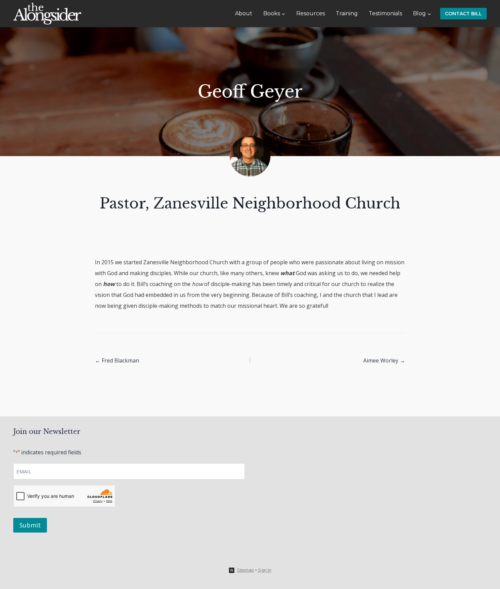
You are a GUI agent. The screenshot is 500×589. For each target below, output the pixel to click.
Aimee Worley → (384, 360)
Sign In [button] (264, 570)
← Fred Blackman (117, 360)
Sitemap (245, 570)
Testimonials (385, 13)
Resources (310, 13)
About (243, 13)
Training (347, 13)
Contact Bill (463, 14)
